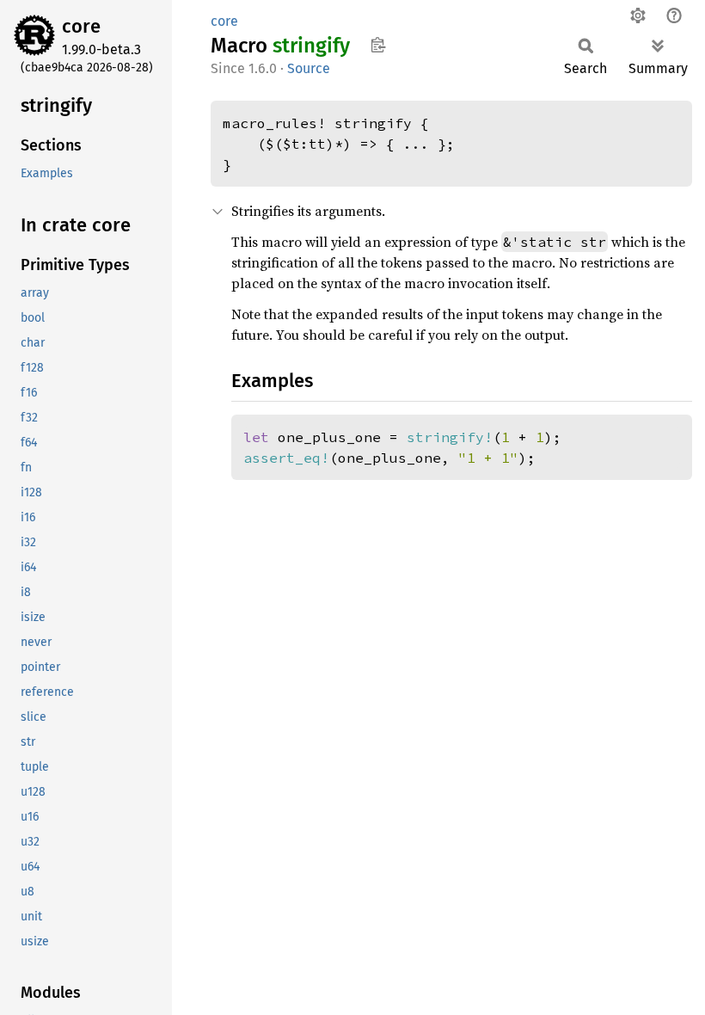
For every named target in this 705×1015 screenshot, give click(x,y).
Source (308, 68)
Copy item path (378, 44)
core (81, 26)
